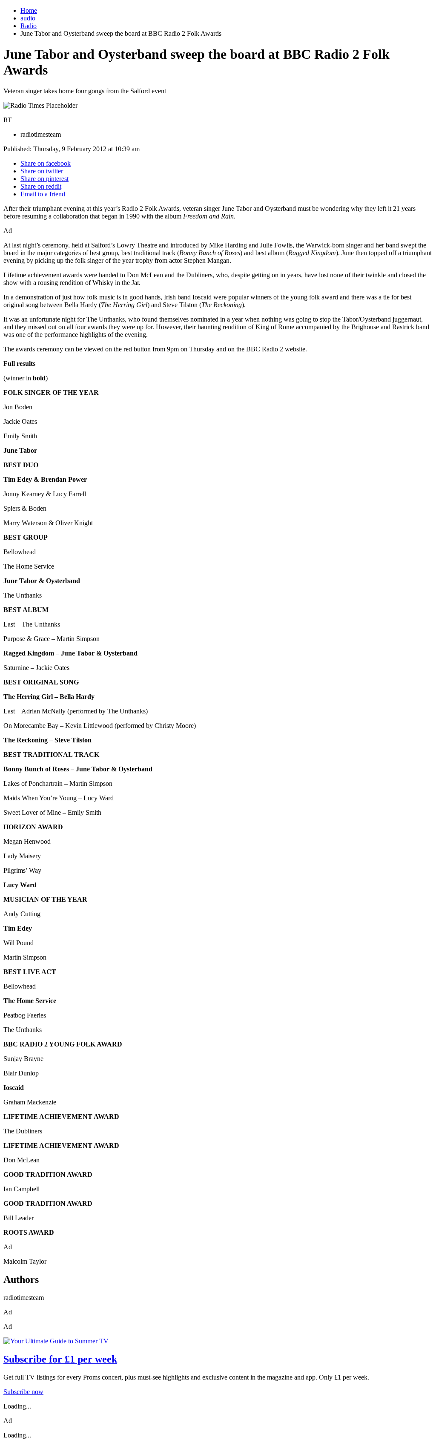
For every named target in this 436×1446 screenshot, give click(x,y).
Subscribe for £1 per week (60, 1359)
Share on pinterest (44, 178)
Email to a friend (42, 194)
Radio (28, 25)
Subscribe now (23, 1391)
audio (27, 18)
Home (28, 10)
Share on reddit (40, 186)
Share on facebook (45, 163)
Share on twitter (41, 171)
